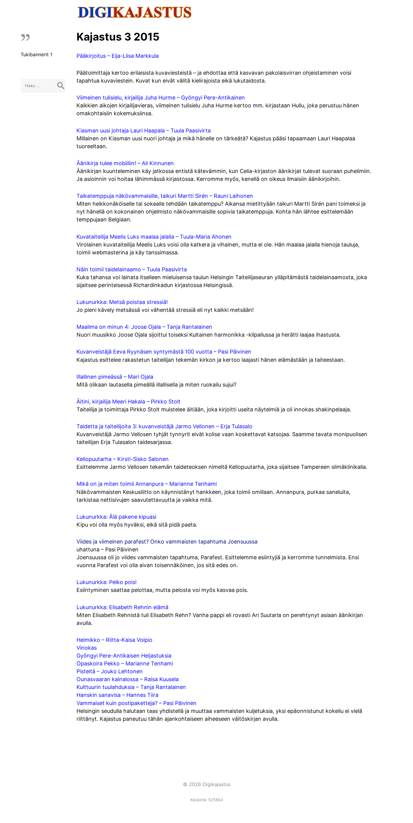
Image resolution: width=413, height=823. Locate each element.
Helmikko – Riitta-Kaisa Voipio (114, 640)
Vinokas (86, 648)
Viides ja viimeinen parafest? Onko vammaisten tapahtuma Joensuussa (167, 541)
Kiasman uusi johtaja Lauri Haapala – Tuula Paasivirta (143, 130)
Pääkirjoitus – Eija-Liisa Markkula (117, 56)
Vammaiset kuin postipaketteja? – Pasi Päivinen (136, 703)
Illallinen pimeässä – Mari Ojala (114, 377)
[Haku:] (43, 85)
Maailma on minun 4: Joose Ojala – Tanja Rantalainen (144, 327)
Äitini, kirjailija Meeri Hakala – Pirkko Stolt (128, 401)
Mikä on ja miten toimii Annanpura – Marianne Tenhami (146, 484)
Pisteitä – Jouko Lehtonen (109, 671)
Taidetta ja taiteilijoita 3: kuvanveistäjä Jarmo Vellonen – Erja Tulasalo (164, 426)
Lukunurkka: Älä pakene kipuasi (116, 517)
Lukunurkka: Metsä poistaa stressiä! (122, 302)
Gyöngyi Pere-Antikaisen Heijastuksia (123, 655)
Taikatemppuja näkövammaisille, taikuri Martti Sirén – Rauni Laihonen (164, 196)
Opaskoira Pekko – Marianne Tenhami (124, 663)
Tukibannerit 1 (36, 54)
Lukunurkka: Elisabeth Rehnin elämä (122, 607)
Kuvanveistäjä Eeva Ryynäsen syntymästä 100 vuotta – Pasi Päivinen (163, 351)
